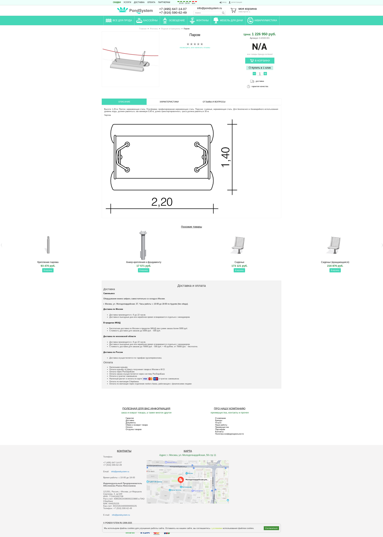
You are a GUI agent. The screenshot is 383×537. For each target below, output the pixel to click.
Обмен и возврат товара (137, 425)
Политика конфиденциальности (229, 434)
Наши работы (221, 425)
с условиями (216, 528)
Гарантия (130, 418)
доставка (260, 81)
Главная (142, 29)
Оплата (151, 2)
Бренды (218, 420)
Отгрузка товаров (134, 429)
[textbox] (209, 13)
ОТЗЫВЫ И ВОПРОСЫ (214, 102)
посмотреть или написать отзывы (195, 47)
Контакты (219, 431)
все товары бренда (259, 54)
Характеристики (169, 102)
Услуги (127, 2)
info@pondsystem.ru (209, 8)
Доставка (139, 2)
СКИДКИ (117, 2)
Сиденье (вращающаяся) (335, 262)
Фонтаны (154, 29)
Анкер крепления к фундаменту (143, 262)
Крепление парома (47, 262)
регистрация (236, 2)
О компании (220, 418)
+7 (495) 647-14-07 (173, 9)
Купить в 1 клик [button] (261, 67)
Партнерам (164, 2)
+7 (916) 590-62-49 (173, 12)
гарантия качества (259, 86)
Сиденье (239, 262)
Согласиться (271, 528)
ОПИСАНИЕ (124, 102)
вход (224, 2)
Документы (131, 423)
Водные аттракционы (170, 29)
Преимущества (222, 427)
